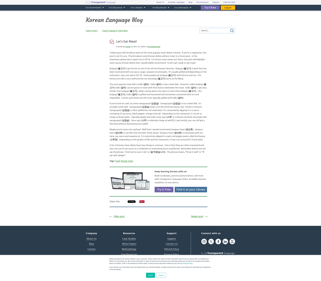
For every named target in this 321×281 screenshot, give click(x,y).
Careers (92, 249)
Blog (91, 244)
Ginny (128, 47)
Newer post (197, 216)
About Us (92, 239)
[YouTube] (232, 241)
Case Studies (129, 239)
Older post (119, 216)
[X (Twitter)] (211, 241)
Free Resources (129, 254)
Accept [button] (150, 275)
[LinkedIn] (225, 241)
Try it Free (210, 7)
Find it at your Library (191, 189)
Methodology (129, 249)
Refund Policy (171, 249)
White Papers (129, 244)
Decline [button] (161, 275)
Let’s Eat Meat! (126, 41)
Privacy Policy (187, 263)
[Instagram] (204, 241)
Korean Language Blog (114, 20)
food (117, 161)
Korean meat (127, 161)
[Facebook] (218, 241)
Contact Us (172, 244)
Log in (228, 7)
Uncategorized (154, 47)
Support (171, 239)
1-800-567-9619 (229, 2)
